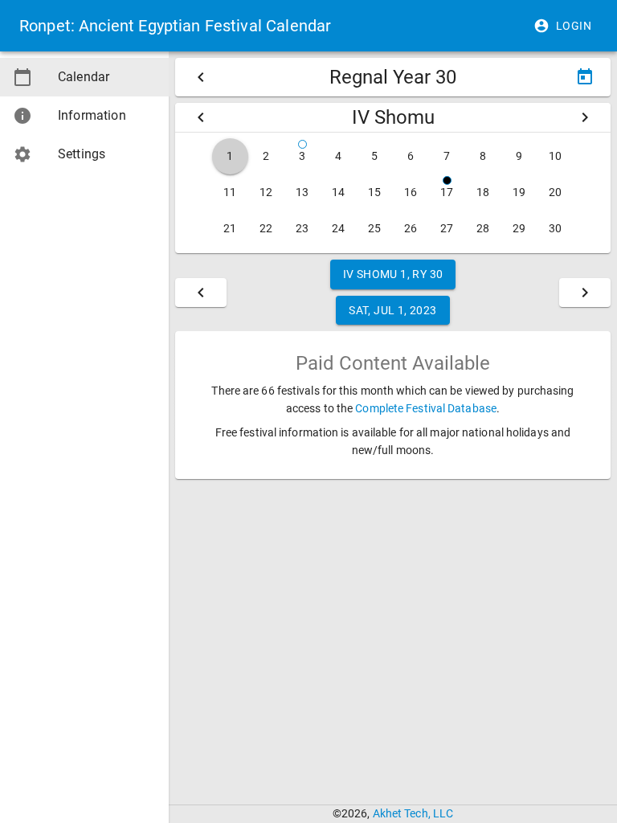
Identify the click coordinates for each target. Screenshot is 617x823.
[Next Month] (585, 117)
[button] (564, 26)
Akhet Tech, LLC (413, 813)
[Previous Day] (201, 292)
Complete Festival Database (425, 408)
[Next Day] (585, 292)
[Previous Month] (201, 117)
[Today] (585, 77)
